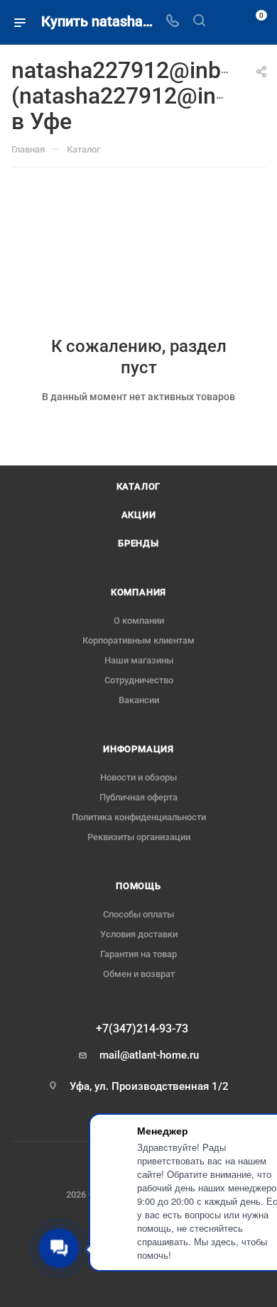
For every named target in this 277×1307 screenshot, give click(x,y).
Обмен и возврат (139, 974)
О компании (139, 620)
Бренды (138, 543)
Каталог (138, 486)
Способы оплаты (138, 914)
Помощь (138, 886)
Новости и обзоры (138, 777)
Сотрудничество (138, 680)
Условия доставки (139, 934)
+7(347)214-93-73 (142, 1029)
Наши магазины (138, 660)
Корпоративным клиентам (138, 640)
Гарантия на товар (138, 954)
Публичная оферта (138, 797)
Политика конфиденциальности (139, 817)
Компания (138, 592)
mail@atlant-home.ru (149, 1055)
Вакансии (139, 700)
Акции (138, 514)
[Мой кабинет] (225, 22)
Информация (138, 749)
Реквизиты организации (138, 837)
